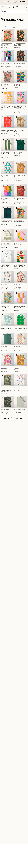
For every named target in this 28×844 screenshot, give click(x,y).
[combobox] (14, 11)
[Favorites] (13, 7)
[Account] (10, 7)
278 (17, 418)
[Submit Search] (3, 11)
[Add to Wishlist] (3, 31)
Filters (8, 26)
